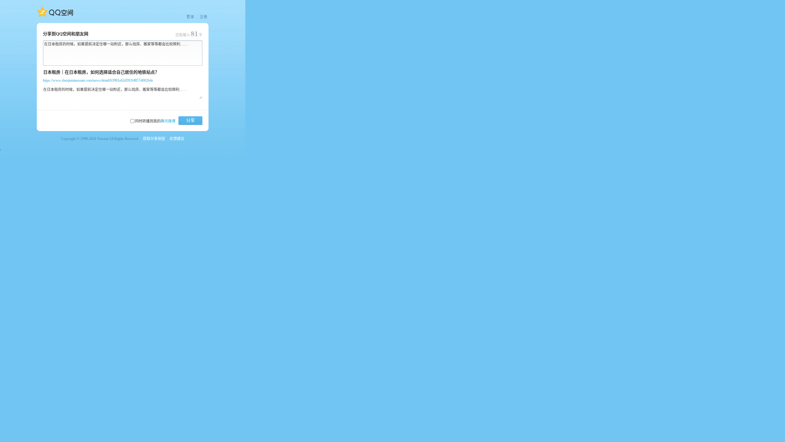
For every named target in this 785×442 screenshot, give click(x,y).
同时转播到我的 (155, 121)
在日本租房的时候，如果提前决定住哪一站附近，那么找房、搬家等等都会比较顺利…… (116, 44)
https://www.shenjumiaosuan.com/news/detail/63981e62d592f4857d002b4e (98, 80)
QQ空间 (55, 12)
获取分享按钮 (154, 139)
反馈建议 (177, 139)
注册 (204, 17)
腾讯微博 (168, 121)
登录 (190, 17)
